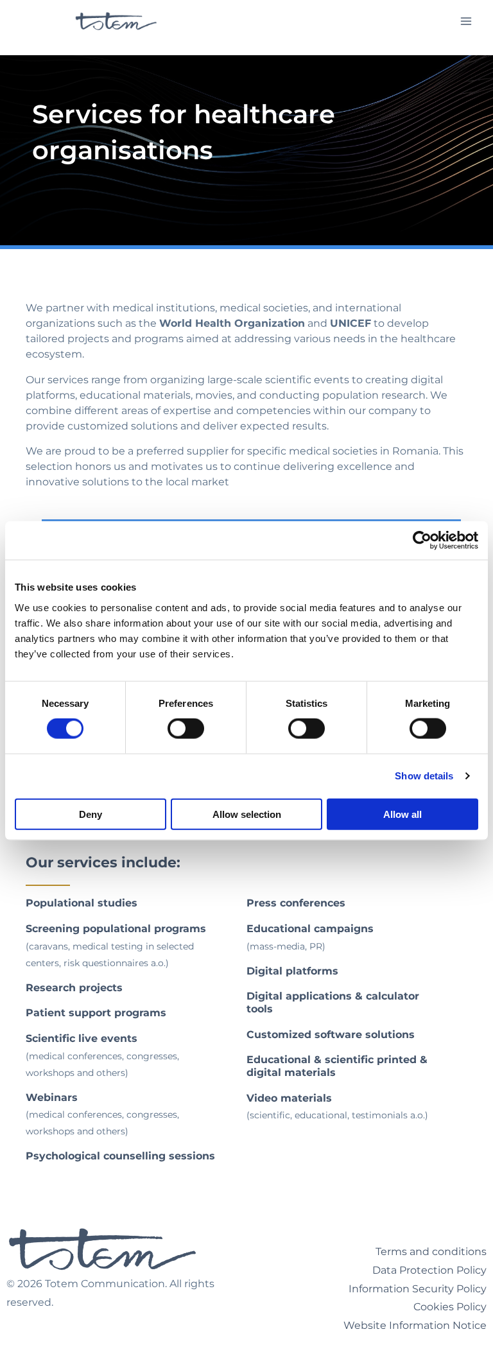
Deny (90, 813)
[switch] (186, 728)
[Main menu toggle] (466, 21)
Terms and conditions (431, 1251)
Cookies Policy (450, 1307)
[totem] (116, 21)
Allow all (402, 813)
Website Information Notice (415, 1325)
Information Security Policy (418, 1289)
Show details (424, 775)
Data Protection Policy (429, 1270)
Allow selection (246, 813)
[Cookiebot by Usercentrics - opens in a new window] (422, 540)
